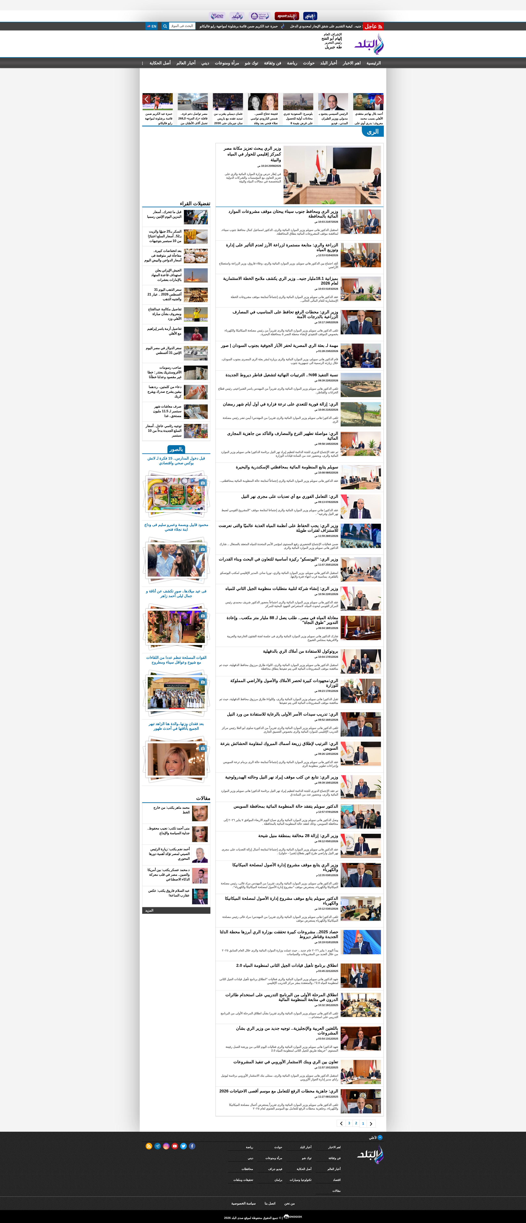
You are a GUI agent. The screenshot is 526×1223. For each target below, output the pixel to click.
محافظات (247, 1169)
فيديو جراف (275, 1169)
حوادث (309, 63)
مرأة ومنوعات (227, 63)
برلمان (278, 1179)
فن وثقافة (272, 63)
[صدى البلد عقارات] (237, 16)
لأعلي (373, 1138)
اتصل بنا (270, 1203)
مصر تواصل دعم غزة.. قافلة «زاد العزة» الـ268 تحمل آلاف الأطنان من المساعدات (286, 26)
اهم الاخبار (352, 63)
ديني (205, 63)
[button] (380, 99)
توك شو (251, 63)
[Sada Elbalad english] (217, 16)
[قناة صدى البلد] (310, 16)
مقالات (336, 1190)
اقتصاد (337, 1179)
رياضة (292, 63)
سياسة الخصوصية (243, 1203)
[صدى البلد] (369, 43)
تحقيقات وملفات (243, 1179)
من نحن (289, 1203)
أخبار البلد (328, 63)
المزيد (149, 910)
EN (153, 26)
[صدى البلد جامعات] (260, 16)
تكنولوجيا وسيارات (300, 1179)
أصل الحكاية (160, 63)
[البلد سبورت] (287, 16)
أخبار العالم (186, 63)
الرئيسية (374, 63)
